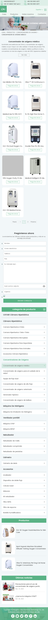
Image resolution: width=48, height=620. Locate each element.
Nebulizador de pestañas (12, 451)
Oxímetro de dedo (10, 463)
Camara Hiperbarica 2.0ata (13, 327)
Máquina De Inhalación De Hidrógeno (17, 412)
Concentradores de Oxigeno (27, 32)
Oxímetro (7, 457)
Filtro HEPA (7, 502)
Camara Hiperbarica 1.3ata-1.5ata (16, 332)
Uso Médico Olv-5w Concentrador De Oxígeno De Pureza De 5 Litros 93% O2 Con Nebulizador (13, 82)
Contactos (42, 14)
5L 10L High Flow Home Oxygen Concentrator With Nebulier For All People (35, 114)
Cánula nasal (8, 486)
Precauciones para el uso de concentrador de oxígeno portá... (28, 585)
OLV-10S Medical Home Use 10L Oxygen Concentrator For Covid (13, 210)
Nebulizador (8, 434)
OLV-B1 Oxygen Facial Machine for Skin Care (31, 531)
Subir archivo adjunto (11, 286)
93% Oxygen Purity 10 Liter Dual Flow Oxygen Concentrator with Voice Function (13, 178)
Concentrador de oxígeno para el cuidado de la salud (21, 372)
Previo (15, 222)
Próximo (33, 222)
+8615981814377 (9, 1)
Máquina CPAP (9, 423)
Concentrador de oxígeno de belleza (17, 400)
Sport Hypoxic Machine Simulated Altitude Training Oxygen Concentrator (31, 547)
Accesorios (8, 469)
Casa (4, 14)
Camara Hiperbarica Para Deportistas (17, 343)
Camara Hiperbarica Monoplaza (15, 338)
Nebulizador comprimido (12, 446)
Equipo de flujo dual (10, 378)
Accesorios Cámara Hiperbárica (15, 354)
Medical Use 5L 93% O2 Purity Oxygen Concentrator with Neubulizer (13, 114)
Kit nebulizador (8, 496)
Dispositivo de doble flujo (12, 480)
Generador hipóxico (10, 395)
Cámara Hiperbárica (12, 321)
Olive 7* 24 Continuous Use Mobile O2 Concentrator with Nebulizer (35, 82)
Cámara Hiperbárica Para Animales (16, 348)
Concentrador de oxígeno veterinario (17, 389)
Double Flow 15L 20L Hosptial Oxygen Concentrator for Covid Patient (35, 146)
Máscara (6, 491)
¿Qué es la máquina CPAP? (26, 596)
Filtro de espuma (9, 507)
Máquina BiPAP (9, 429)
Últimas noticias (24, 577)
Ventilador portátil (11, 417)
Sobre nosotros (28, 14)
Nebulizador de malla (11, 441)
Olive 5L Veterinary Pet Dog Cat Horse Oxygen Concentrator (30, 564)
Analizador (7, 475)
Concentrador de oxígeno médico (14, 35)
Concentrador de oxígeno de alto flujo (18, 384)
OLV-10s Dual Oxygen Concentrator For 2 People (13, 146)
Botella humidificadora (12, 512)
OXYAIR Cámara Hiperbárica (16, 314)
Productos (14, 14)
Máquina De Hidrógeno (13, 406)
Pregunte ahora (13, 86)
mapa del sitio (35, 612)
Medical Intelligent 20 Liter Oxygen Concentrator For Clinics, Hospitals (35, 178)
